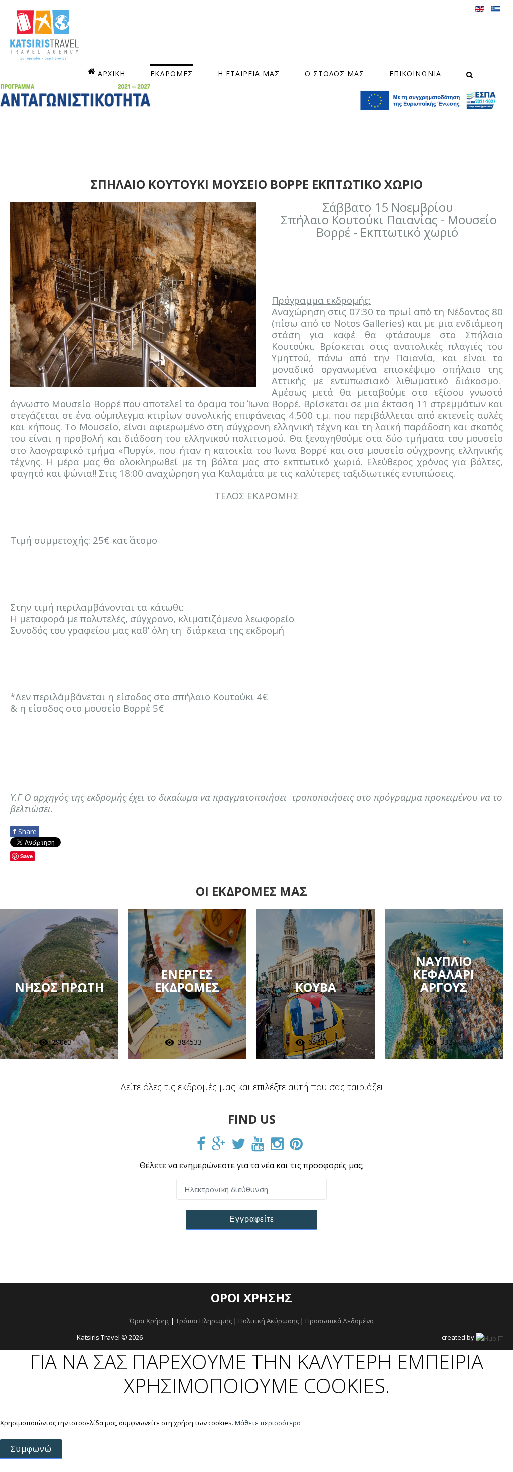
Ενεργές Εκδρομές (187, 980)
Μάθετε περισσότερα (268, 1422)
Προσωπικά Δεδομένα (339, 1321)
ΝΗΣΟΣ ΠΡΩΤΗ (59, 987)
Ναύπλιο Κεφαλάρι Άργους (443, 974)
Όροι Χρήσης (149, 1321)
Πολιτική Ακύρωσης (268, 1321)
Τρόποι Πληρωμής (204, 1321)
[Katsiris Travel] (44, 35)
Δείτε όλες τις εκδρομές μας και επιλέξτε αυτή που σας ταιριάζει (251, 1087)
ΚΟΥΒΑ (315, 987)
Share (25, 831)
